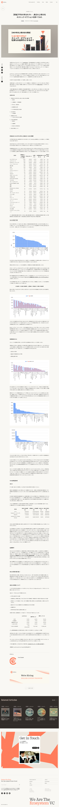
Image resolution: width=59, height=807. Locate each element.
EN (56, 2)
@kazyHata (40, 84)
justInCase (25, 62)
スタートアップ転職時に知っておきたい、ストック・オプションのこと (36, 277)
